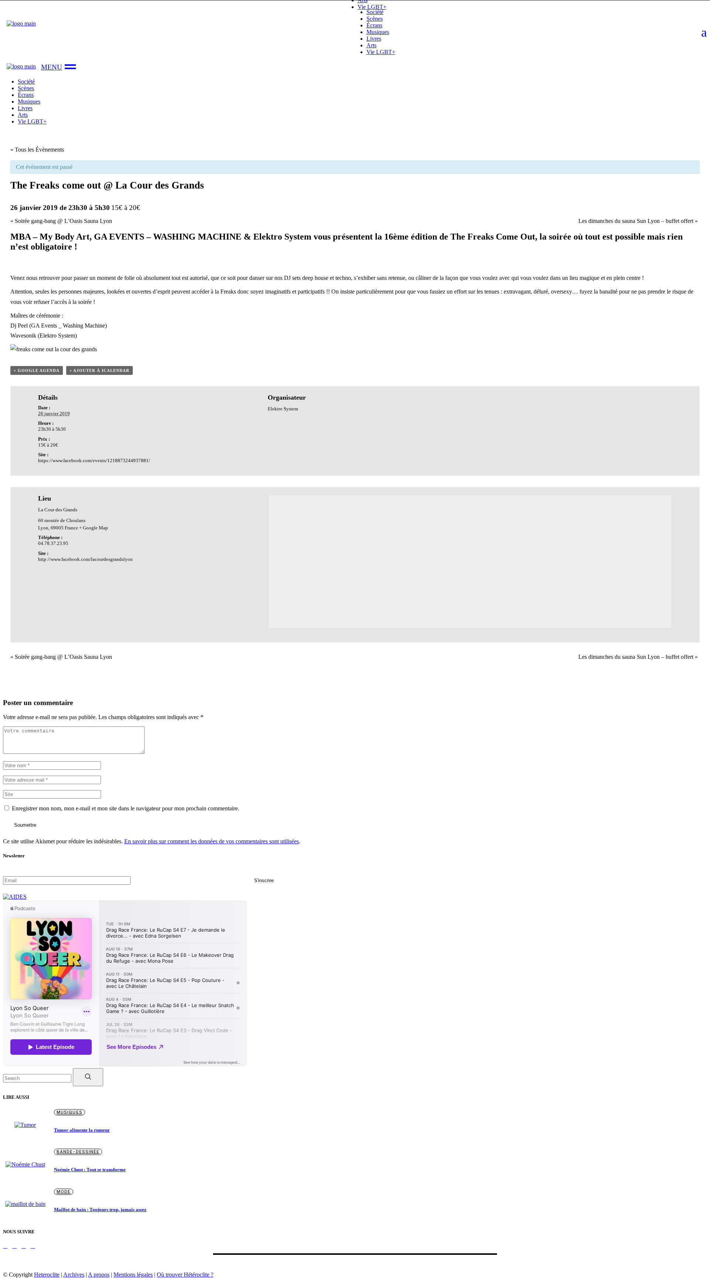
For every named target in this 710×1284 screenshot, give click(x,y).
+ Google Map (93, 528)
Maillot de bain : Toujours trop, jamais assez (100, 1209)
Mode (64, 1191)
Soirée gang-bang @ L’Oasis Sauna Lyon (61, 221)
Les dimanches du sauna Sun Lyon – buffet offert (638, 221)
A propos (98, 1274)
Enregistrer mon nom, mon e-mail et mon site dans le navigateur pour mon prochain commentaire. (125, 808)
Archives (73, 1274)
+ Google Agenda (37, 370)
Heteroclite (47, 1274)
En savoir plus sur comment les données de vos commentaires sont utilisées (211, 841)
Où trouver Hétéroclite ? (185, 1274)
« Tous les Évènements (37, 149)
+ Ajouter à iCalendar (99, 370)
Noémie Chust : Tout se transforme (90, 1169)
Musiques (69, 1112)
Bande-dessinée (78, 1151)
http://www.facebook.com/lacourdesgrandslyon (85, 559)
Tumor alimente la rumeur (82, 1130)
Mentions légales (133, 1274)
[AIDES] (15, 897)
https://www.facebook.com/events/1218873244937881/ (94, 460)
